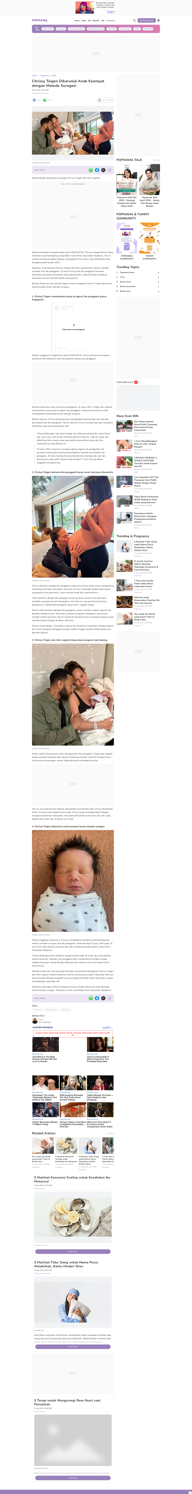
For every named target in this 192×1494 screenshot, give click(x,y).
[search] (134, 20)
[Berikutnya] (114, 1136)
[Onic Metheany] (35, 1021)
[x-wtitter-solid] (103, 170)
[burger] (158, 20)
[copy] (109, 170)
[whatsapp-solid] (91, 170)
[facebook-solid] (97, 170)
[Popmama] (40, 20)
